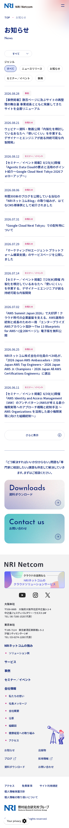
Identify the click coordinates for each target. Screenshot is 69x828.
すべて (10, 68)
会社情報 (10, 688)
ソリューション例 (19, 653)
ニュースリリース (32, 68)
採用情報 (43, 758)
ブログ (8, 758)
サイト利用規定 (49, 786)
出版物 (42, 750)
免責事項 (27, 786)
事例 (40, 78)
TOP (7, 17)
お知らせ (55, 68)
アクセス (9, 786)
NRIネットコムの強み (18, 645)
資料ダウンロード (14, 767)
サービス (10, 662)
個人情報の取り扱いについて (21, 797)
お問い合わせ (46, 767)
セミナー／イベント (18, 78)
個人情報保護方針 (14, 791)
